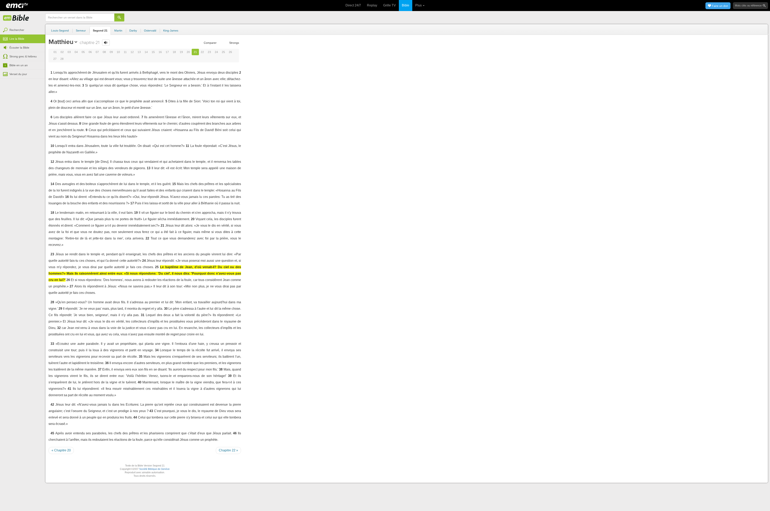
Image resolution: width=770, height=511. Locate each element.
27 (55, 58)
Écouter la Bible (19, 47)
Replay (372, 5)
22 (202, 52)
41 (69, 388)
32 (59, 328)
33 (52, 343)
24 (216, 52)
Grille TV (389, 5)
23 (209, 52)
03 (69, 52)
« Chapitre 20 (61, 450)
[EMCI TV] (17, 5)
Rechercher (16, 30)
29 (60, 308)
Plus (418, 5)
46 (235, 433)
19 (181, 52)
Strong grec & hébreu (23, 56)
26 (230, 52)
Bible (405, 5)
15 (153, 52)
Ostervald (150, 30)
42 (52, 404)
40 (139, 382)
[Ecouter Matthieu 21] (106, 43)
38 (221, 369)
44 (135, 417)
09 (111, 52)
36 (107, 363)
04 (76, 52)
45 (52, 433)
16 (160, 52)
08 (104, 52)
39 (230, 376)
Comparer (210, 42)
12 (132, 52)
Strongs (233, 42)
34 (157, 350)
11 (125, 52)
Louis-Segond (60, 30)
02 (62, 52)
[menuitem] (22, 30)
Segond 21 (100, 30)
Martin (118, 30)
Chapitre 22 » (228, 450)
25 (223, 52)
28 (62, 58)
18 (174, 52)
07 (97, 52)
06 (90, 52)
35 (140, 356)
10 (118, 52)
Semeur (81, 30)
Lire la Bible (16, 38)
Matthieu (61, 41)
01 (55, 52)
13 (139, 52)
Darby (133, 30)
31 (142, 315)
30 (166, 308)
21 (195, 52)
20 (188, 52)
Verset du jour (18, 74)
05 (83, 52)
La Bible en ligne (16, 18)
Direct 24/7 (353, 5)
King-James (170, 30)
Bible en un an (18, 65)
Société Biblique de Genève (154, 469)
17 (167, 52)
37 (99, 369)
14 (146, 52)
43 (151, 411)
